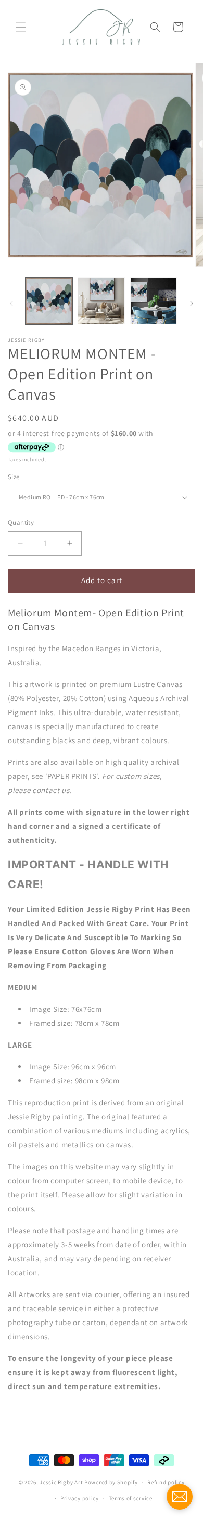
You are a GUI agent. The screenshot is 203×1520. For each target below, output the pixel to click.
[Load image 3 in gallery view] (153, 300)
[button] (20, 27)
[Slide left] (11, 303)
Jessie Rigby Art (61, 1482)
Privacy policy (79, 1498)
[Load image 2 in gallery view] (101, 300)
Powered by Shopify (111, 1482)
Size (14, 476)
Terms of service (131, 1498)
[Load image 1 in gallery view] (49, 300)
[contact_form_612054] (180, 1497)
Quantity (21, 522)
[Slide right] (191, 303)
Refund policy (165, 1482)
